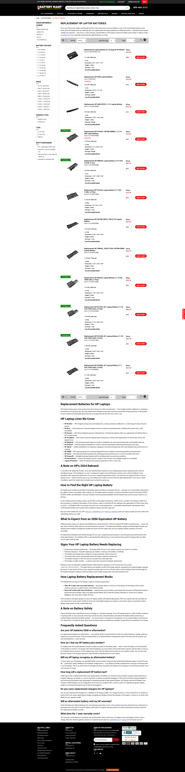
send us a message (111, 512)
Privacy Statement (70, 738)
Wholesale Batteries (42, 733)
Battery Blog (40, 738)
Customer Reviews (71, 735)
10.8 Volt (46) (41, 49)
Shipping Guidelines (42, 730)
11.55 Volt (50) (42, 70)
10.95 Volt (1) (41, 52)
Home (37, 18)
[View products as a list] (63, 397)
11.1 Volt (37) (41, 55)
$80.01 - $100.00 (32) (44, 96)
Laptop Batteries (46, 18)
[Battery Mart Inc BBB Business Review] (131, 733)
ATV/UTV (60, 13)
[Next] (145, 40)
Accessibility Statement (43, 753)
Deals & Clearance (107, 2)
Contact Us (40, 745)
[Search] (125, 8)
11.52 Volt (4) (41, 68)
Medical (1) (40, 34)
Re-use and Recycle (71, 733)
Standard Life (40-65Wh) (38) (46, 159)
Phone (141, 13)
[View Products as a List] (63, 40)
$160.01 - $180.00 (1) (44, 106)
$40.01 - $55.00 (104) (44, 88)
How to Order (40, 743)
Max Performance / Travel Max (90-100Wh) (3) (47, 155)
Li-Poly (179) (41, 134)
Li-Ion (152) (41, 131)
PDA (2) (39, 37)
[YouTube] (100, 753)
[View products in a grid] (66, 40)
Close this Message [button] (113, 770)
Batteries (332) (42, 119)
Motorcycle (103, 13)
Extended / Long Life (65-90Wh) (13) (46, 151)
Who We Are (69, 730)
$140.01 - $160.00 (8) (44, 104)
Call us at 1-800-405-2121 (94, 512)
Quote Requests (41, 755)
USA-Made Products (42, 735)
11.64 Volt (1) (41, 75)
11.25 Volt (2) (41, 57)
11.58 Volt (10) (42, 73)
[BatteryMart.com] (50, 7)
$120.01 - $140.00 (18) (44, 101)
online (124, 720)
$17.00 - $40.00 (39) (43, 86)
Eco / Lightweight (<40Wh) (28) (46, 147)
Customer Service (42, 748)
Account (121, 2)
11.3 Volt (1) (41, 60)
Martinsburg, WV (70, 748)
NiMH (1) (40, 137)
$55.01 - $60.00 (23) (43, 91)
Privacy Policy (109, 747)
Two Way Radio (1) (42, 39)
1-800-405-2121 (114, 720)
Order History (134, 2)
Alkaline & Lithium (74, 13)
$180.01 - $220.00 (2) (44, 109)
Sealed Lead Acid (128, 13)
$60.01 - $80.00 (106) (44, 93)
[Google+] (97, 753)
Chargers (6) (41, 122)
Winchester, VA (70, 745)
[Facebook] (94, 753)
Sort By (73, 40)
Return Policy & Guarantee (44, 740)
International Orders (42, 758)
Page (123, 40)
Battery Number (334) (43, 29)
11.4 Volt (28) (41, 65)
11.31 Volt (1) (41, 62)
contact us (65, 35)
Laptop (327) (41, 32)
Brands (115, 13)
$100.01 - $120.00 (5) (44, 99)
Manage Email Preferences (44, 750)
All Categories (47, 13)
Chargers (90, 13)
